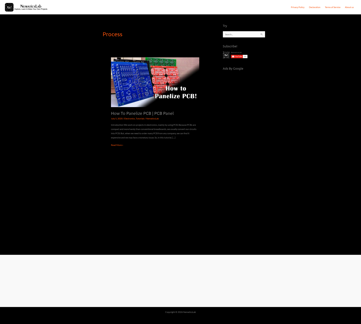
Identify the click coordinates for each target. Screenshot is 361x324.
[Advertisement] (244, 116)
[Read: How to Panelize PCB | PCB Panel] (155, 82)
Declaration (314, 7)
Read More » (117, 145)
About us (349, 7)
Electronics (129, 118)
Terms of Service (332, 7)
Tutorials (140, 118)
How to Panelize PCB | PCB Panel (142, 113)
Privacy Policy (297, 7)
